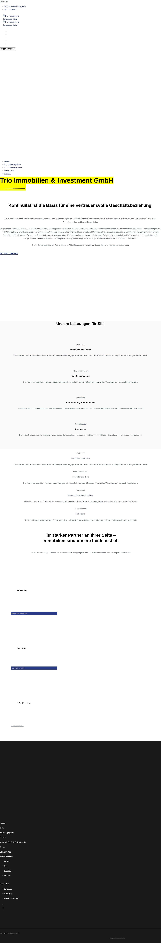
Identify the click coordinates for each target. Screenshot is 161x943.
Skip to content (10, 9)
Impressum (8, 889)
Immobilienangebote (15, 35)
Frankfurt (7, 875)
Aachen (6, 861)
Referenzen (12, 41)
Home (10, 32)
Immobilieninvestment (16, 38)
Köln (5, 866)
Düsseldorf (7, 871)
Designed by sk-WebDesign (117, 938)
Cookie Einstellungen (11, 898)
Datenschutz (8, 893)
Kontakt (11, 44)
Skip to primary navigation (15, 6)
